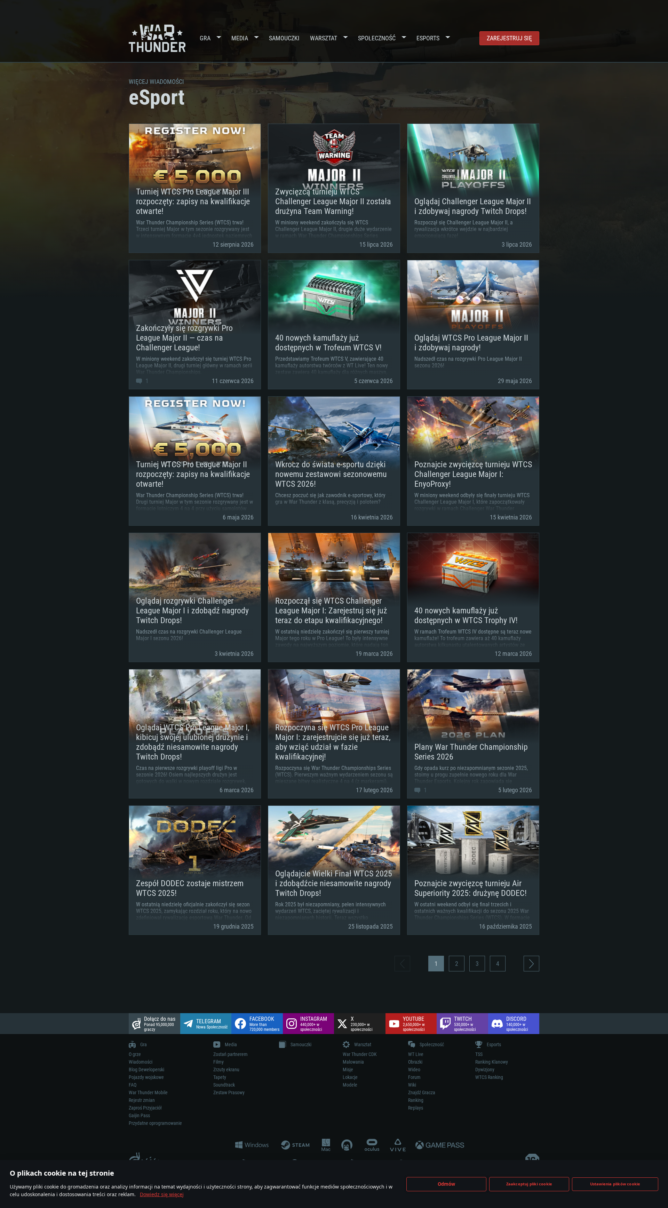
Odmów (446, 1184)
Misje (348, 1069)
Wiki (412, 1085)
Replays (415, 1108)
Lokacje (350, 1077)
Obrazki (415, 1062)
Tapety (219, 1077)
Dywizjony (484, 1069)
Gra (205, 38)
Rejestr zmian (142, 1100)
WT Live (415, 1054)
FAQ (132, 1085)
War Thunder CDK (360, 1054)
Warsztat (323, 38)
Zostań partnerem (230, 1054)
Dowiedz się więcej (162, 1194)
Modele (350, 1085)
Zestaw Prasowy (229, 1092)
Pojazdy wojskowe (146, 1077)
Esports (427, 38)
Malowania (353, 1062)
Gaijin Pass (139, 1115)
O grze (135, 1054)
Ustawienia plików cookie (615, 1183)
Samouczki (284, 38)
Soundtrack (224, 1085)
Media (239, 38)
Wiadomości (140, 1062)
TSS (479, 1054)
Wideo (414, 1069)
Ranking (415, 1100)
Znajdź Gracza (421, 1092)
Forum (414, 1077)
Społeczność (377, 38)
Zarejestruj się (509, 38)
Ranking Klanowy (491, 1062)
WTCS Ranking (489, 1077)
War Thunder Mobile (148, 1092)
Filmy (218, 1062)
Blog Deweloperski (146, 1069)
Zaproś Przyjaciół (145, 1108)
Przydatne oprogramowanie (155, 1123)
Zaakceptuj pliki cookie (529, 1183)
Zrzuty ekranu (226, 1069)
